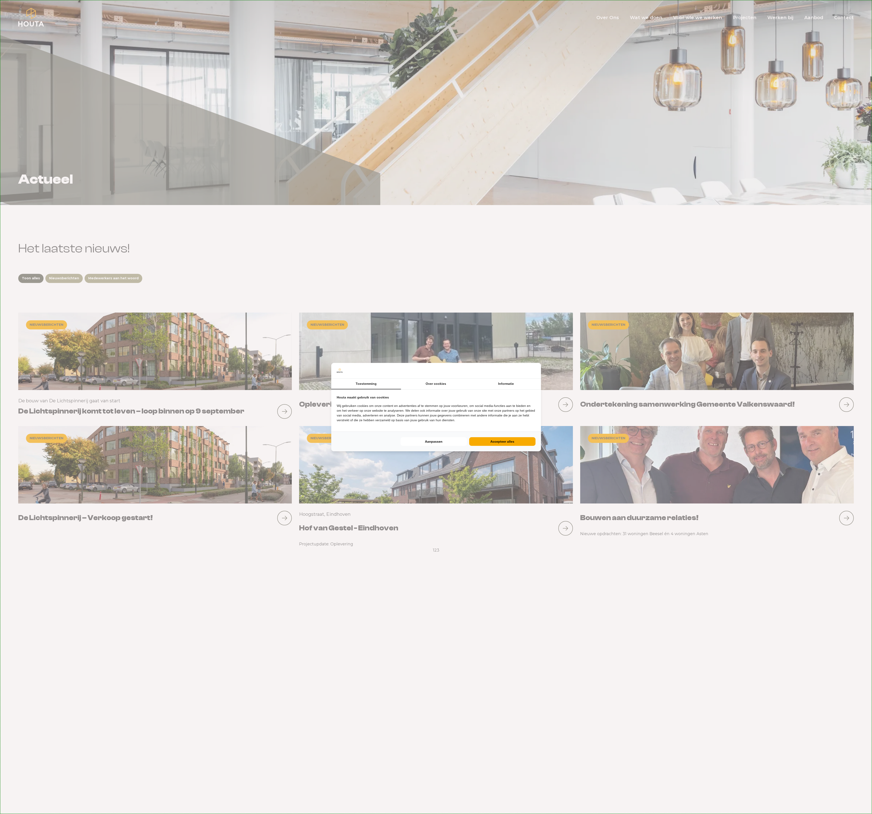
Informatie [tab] (506, 383)
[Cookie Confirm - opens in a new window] (534, 371)
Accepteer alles (502, 441)
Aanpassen (433, 441)
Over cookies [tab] (436, 383)
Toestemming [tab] (366, 383)
